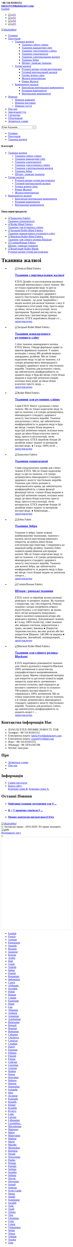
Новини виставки (25, 102)
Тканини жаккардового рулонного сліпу (31, 233)
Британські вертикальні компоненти (43, 87)
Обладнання (15, 118)
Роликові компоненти (34, 90)
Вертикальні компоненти (36, 93)
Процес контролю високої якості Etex (31, 817)
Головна (13, 35)
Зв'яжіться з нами (18, 121)
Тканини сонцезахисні (35, 53)
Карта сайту (15, 785)
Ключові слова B (18, 788)
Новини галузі (23, 105)
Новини (12, 96)
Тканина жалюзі (24, 41)
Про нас (12, 108)
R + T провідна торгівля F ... (25, 810)
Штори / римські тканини (36, 63)
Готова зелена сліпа (33, 75)
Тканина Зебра (30, 60)
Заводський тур (17, 112)
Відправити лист (11, 832)
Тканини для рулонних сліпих (39, 50)
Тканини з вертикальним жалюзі (41, 56)
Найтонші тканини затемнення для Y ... (32, 803)
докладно (26, 321)
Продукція (14, 38)
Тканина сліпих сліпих (35, 44)
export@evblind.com (42, 738)
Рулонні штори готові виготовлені (42, 69)
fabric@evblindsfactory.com (17, 5)
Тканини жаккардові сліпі (37, 47)
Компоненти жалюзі (26, 84)
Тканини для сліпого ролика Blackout (30, 239)
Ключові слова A (39, 788)
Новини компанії (25, 99)
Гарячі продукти (17, 782)
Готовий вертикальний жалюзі (39, 72)
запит (18, 321)
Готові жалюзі (23, 66)
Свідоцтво (14, 115)
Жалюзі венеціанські (34, 78)
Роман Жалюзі (30, 81)
